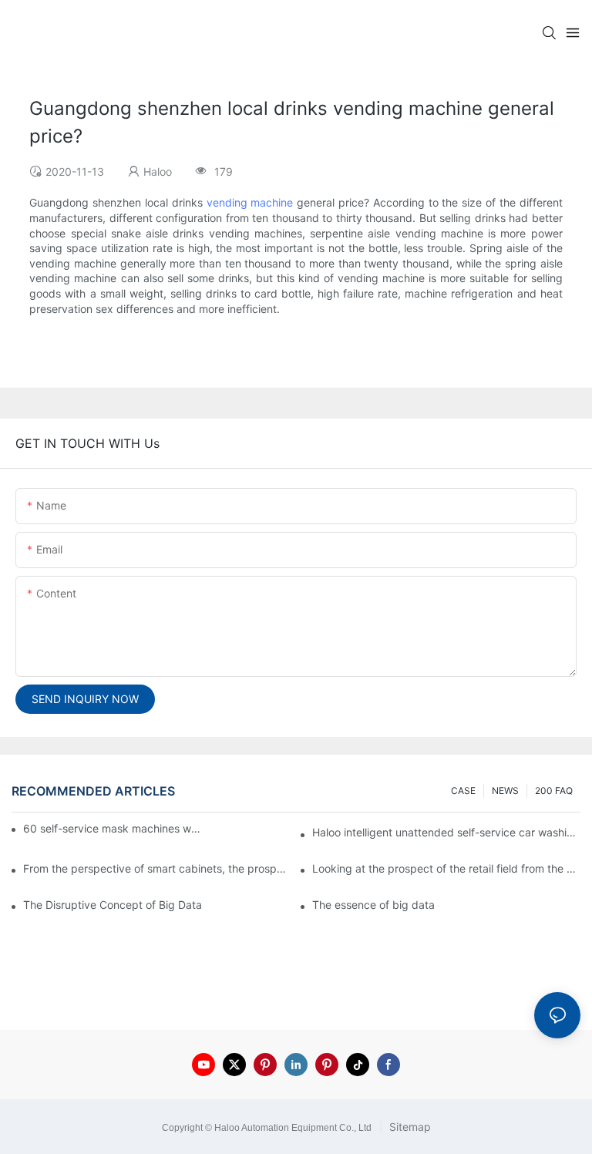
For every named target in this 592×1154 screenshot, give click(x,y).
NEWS (505, 790)
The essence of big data (373, 904)
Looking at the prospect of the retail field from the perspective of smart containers (446, 868)
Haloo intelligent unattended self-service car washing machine (446, 832)
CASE (463, 790)
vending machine (250, 202)
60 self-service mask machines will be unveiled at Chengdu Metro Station (113, 828)
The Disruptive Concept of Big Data (112, 904)
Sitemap (408, 1126)
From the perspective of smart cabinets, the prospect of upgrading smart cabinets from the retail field (157, 868)
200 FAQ (554, 790)
